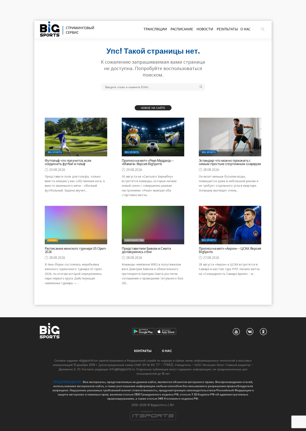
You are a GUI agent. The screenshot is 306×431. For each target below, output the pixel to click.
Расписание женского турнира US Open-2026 (75, 250)
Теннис (52, 240)
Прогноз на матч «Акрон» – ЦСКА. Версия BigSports (230, 250)
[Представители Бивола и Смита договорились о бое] (153, 225)
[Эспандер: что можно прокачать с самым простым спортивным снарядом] (230, 137)
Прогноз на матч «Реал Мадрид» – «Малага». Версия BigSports (148, 162)
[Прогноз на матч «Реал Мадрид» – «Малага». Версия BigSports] (153, 137)
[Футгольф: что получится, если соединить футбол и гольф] (76, 137)
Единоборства (134, 240)
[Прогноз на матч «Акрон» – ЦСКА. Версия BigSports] (230, 225)
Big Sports (55, 152)
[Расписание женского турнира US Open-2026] (76, 225)
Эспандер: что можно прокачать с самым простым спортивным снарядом (230, 162)
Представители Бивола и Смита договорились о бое (146, 250)
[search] (262, 29)
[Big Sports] (67, 29)
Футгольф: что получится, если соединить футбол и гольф (68, 162)
